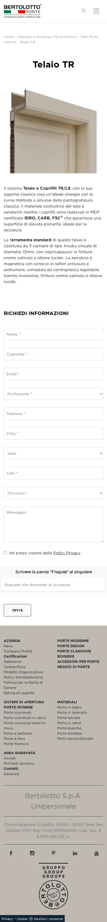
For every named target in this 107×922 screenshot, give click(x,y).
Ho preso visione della (44, 553)
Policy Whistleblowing (23, 677)
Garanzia (11, 774)
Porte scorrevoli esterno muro (25, 725)
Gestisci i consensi (48, 919)
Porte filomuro (16, 743)
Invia (17, 610)
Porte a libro (14, 738)
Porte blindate (69, 733)
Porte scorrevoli (17, 712)
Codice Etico (15, 667)
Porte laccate (68, 717)
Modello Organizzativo (23, 672)
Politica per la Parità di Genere (23, 684)
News (8, 646)
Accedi (10, 758)
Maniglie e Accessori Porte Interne (47, 36)
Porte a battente (18, 733)
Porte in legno (69, 707)
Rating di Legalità (19, 693)
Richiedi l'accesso (19, 763)
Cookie (22, 919)
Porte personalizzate (75, 738)
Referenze (12, 661)
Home (9, 36)
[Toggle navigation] (96, 11)
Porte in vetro (69, 723)
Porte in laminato (72, 712)
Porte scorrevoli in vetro (25, 717)
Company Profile (18, 651)
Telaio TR (27, 42)
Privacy (7, 919)
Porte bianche (69, 728)
